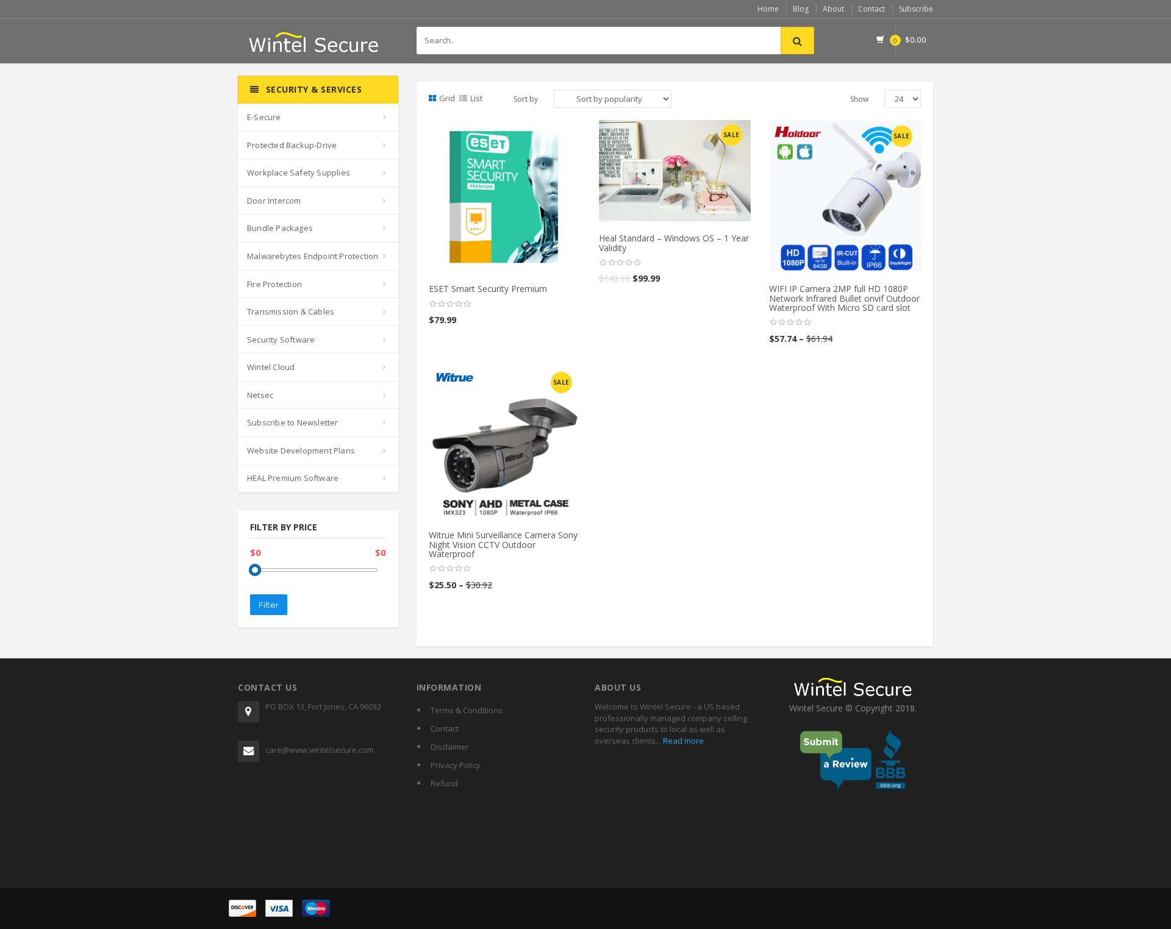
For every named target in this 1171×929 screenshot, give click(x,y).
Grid (447, 98)
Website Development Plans (301, 450)
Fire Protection (274, 284)
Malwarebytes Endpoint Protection (312, 256)
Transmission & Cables (290, 311)
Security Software (281, 339)
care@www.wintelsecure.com (319, 749)
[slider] (450, 304)
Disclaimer (450, 746)
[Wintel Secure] (314, 37)
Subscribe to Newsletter (292, 422)
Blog (801, 9)
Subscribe (916, 9)
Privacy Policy (456, 765)
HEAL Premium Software (292, 477)
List (476, 98)
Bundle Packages (280, 227)
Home (768, 9)
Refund (444, 783)
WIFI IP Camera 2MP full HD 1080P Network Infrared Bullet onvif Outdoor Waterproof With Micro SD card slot (844, 298)
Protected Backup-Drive (292, 145)
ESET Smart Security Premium (488, 288)
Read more (682, 740)
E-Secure (264, 117)
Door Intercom (274, 200)
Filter (269, 605)
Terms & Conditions (467, 710)
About (833, 9)
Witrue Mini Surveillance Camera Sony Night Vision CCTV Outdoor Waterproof (503, 544)
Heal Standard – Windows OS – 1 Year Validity (674, 242)
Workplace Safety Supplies (298, 172)
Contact (871, 9)
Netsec (260, 395)
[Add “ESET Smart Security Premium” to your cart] (505, 133)
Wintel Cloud (271, 366)
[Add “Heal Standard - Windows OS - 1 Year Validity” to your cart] (675, 133)
